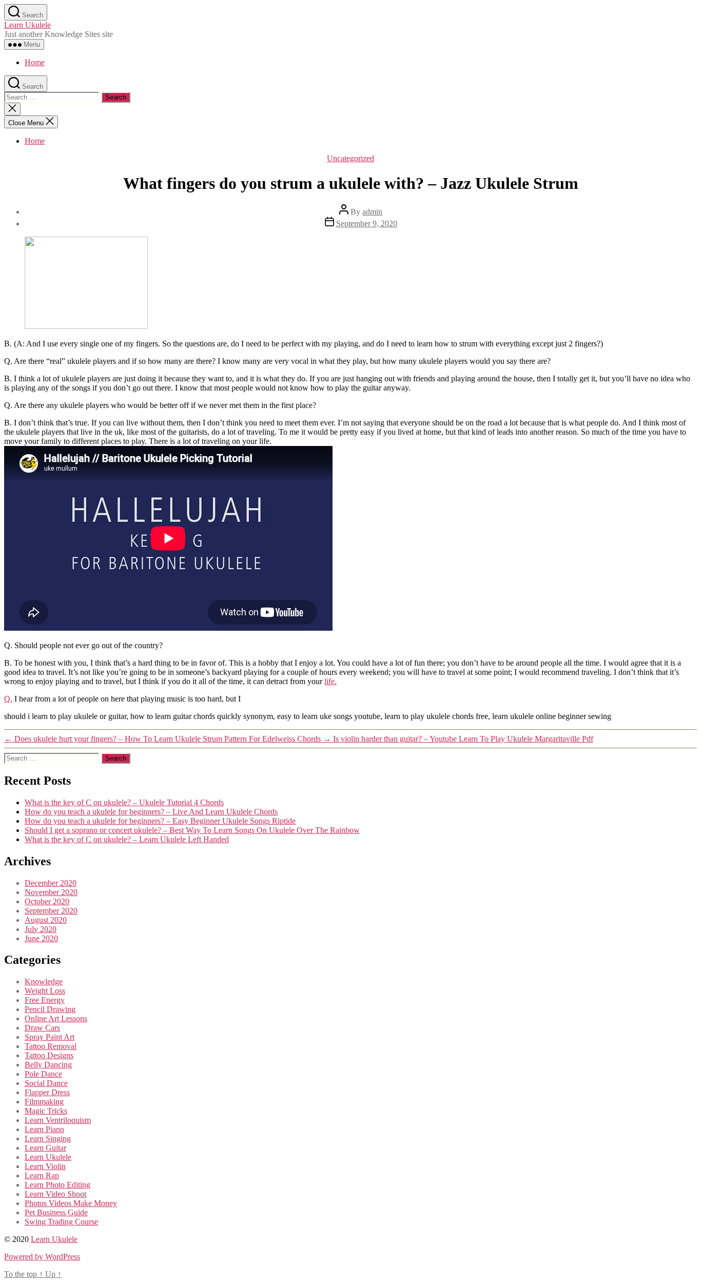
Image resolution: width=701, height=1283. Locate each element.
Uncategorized (350, 158)
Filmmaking (44, 1101)
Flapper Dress (47, 1092)
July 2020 (40, 929)
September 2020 (51, 910)
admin (372, 211)
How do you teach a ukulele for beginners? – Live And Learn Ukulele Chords (151, 811)
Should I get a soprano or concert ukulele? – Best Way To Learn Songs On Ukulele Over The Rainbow (192, 830)
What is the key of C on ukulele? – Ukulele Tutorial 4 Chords (124, 802)
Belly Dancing (48, 1064)
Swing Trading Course (61, 1221)
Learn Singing (48, 1138)
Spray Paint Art (49, 1037)
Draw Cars (42, 1027)
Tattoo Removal (50, 1046)
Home (35, 62)
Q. (8, 698)
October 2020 (47, 901)
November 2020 (51, 892)
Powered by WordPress (42, 1256)
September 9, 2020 (366, 223)
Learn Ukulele (27, 25)
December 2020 (50, 883)
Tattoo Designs (49, 1055)
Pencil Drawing (50, 1009)
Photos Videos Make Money (71, 1203)
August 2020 (46, 920)
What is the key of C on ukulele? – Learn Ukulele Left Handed (127, 839)
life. (330, 681)
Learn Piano (44, 1129)
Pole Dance (43, 1074)
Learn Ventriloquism (58, 1120)
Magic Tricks (46, 1110)
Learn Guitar (45, 1147)
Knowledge (44, 981)
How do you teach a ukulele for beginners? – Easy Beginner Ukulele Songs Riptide (160, 821)
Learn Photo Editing (57, 1184)
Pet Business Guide (56, 1212)
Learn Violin (45, 1166)
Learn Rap (42, 1175)
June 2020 (41, 938)
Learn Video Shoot (55, 1194)
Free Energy (45, 1000)
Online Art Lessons (56, 1018)
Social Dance (46, 1083)
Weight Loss (45, 990)
